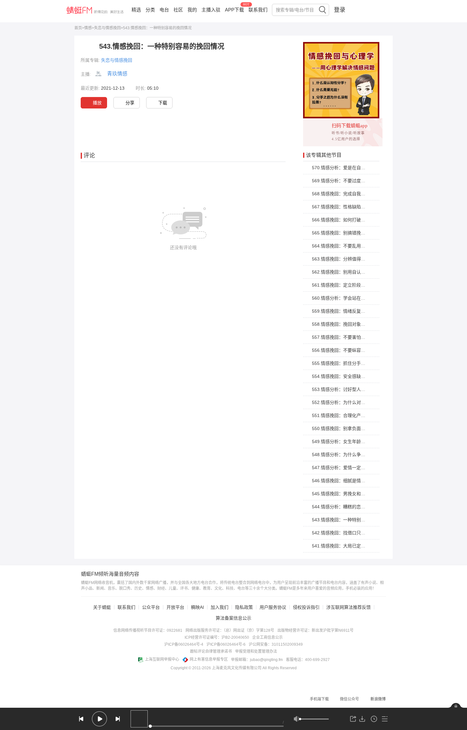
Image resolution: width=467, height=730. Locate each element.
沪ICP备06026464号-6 (226, 644)
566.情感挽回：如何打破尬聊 (341, 219)
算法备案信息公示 (233, 618)
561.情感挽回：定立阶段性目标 (343, 285)
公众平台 (151, 607)
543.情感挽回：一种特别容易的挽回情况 (352, 519)
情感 (88, 28)
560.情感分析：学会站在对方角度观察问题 (354, 298)
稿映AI (197, 607)
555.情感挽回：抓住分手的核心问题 (347, 363)
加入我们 (219, 607)
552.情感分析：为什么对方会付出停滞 (350, 402)
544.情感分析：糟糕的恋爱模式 (343, 506)
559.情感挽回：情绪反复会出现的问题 (350, 311)
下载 (162, 102)
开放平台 (175, 607)
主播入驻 (210, 9)
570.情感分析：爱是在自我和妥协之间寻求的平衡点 (363, 167)
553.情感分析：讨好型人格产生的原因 (350, 389)
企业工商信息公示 (267, 637)
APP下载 (234, 9)
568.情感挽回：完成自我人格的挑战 (347, 193)
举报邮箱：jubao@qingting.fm (257, 659)
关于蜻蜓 (102, 607)
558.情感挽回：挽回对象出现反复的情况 (352, 324)
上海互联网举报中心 (162, 659)
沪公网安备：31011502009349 (276, 644)
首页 (78, 28)
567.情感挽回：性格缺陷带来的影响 (347, 206)
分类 (150, 9)
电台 (164, 9)
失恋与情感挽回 (107, 28)
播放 (97, 102)
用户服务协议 (273, 607)
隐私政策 (244, 607)
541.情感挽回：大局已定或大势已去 (347, 545)
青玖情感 (117, 73)
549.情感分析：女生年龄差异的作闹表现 (352, 441)
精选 (136, 9)
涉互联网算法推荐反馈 (348, 607)
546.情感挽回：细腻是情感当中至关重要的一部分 (361, 480)
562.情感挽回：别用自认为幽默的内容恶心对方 (358, 272)
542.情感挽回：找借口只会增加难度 (347, 532)
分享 (129, 102)
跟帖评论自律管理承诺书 (211, 651)
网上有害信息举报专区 (209, 659)
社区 (178, 9)
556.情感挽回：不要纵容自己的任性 (347, 350)
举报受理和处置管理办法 (256, 651)
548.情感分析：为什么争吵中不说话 (347, 454)
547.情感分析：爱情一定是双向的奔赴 (350, 467)
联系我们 (257, 9)
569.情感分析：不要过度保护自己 (345, 180)
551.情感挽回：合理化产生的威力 (345, 415)
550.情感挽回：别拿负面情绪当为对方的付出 (356, 428)
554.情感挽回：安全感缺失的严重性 (347, 376)
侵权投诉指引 (306, 607)
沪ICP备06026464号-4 (183, 644)
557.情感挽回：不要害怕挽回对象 (345, 337)
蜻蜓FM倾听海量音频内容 (110, 574)
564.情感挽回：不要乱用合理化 (343, 245)
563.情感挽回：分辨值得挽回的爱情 (347, 258)
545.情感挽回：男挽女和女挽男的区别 (350, 493)
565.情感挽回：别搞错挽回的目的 (345, 232)
